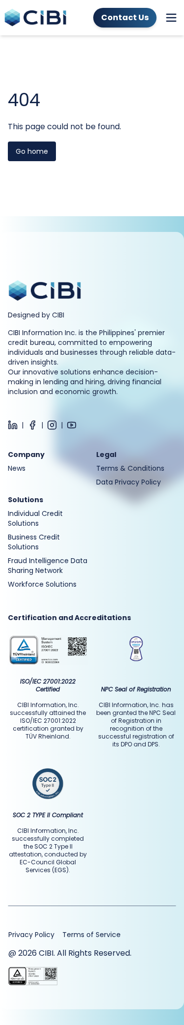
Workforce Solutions (42, 584)
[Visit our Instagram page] (52, 425)
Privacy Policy (31, 935)
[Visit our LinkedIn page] (13, 425)
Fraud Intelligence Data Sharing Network (47, 565)
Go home (32, 151)
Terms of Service (91, 935)
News (17, 468)
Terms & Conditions (130, 468)
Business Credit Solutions (34, 542)
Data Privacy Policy (128, 482)
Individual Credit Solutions (35, 518)
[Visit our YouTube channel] (72, 425)
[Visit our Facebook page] (32, 425)
